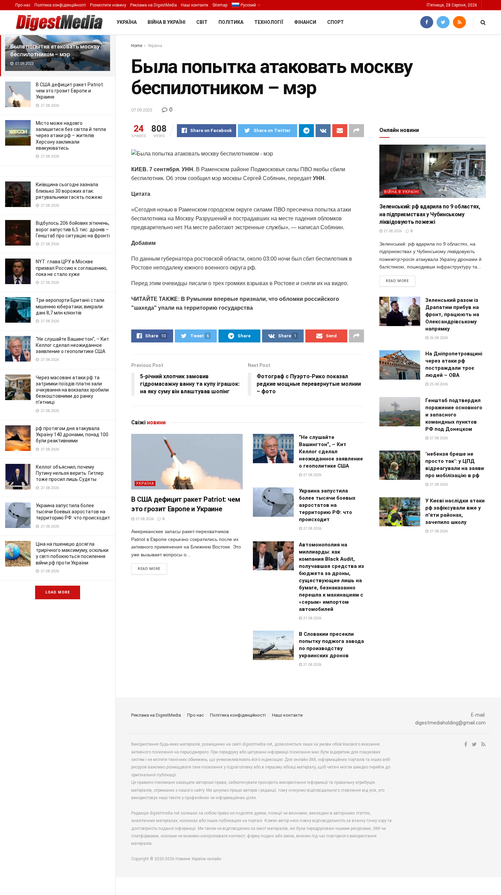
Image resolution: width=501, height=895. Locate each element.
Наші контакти (194, 5)
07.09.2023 (141, 110)
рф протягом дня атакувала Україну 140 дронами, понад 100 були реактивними (72, 434)
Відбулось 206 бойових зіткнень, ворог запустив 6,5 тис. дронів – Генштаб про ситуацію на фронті (73, 229)
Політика (230, 22)
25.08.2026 (438, 384)
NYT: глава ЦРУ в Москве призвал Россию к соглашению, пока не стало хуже (71, 268)
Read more (149, 569)
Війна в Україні (166, 22)
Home (136, 45)
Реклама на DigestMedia (153, 5)
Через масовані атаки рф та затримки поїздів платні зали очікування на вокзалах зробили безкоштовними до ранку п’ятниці (72, 390)
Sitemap (219, 5)
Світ (202, 22)
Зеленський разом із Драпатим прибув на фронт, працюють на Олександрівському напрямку (452, 314)
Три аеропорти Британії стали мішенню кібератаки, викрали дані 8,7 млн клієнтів (70, 306)
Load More (57, 592)
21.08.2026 (438, 484)
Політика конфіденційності (60, 5)
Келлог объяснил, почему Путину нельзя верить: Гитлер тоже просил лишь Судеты (70, 473)
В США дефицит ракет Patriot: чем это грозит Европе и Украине (70, 91)
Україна (127, 22)
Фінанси (305, 22)
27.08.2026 (144, 519)
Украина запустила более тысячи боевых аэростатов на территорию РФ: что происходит (73, 511)
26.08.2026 (438, 338)
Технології (268, 22)
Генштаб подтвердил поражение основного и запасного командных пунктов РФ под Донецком (453, 414)
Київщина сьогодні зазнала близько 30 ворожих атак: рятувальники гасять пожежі (69, 191)
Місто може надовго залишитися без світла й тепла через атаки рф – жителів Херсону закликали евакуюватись (71, 135)
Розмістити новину (108, 5)
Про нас (22, 5)
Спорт (335, 22)
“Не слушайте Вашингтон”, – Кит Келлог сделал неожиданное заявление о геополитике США (72, 345)
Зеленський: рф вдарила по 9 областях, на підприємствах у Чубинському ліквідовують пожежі (429, 214)
